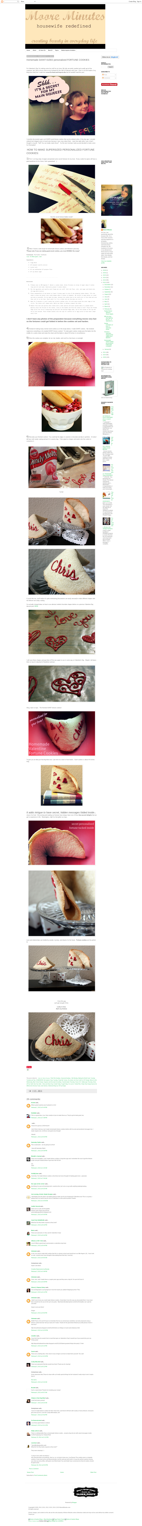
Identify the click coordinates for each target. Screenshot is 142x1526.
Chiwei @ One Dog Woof (38, 1398)
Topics (57, 50)
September (107, 292)
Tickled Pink (77, 1084)
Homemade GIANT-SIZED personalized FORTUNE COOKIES (109, 343)
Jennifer (33, 1336)
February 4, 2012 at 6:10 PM (39, 1346)
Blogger (74, 1502)
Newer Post (30, 1472)
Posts (105, 74)
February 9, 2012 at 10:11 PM (39, 1425)
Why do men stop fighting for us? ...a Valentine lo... (108, 319)
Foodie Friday (57, 1084)
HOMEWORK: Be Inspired (42, 1080)
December (107, 284)
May (105, 301)
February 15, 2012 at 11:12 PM (39, 1437)
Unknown (34, 1251)
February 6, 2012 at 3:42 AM (39, 1382)
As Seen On (42, 50)
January (106, 349)
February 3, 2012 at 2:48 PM (39, 1271)
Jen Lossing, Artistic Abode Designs (42, 1194)
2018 (104, 270)
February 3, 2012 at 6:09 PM (39, 1282)
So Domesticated (36, 1420)
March (106, 306)
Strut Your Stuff (37, 1084)
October (106, 289)
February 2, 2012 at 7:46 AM (39, 1178)
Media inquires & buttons (68, 50)
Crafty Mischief (35, 1362)
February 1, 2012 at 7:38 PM (39, 1117)
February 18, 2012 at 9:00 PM (39, 1465)
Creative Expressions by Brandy (40, 1269)
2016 (104, 273)
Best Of (50, 50)
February (107, 309)
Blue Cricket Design (38, 1082)
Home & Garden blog (33, 1521)
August (106, 294)
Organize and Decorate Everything (52, 1082)
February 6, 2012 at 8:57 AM (39, 1392)
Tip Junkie (70, 1080)
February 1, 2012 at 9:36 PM (39, 1150)
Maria (33, 1230)
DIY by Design (62, 1085)
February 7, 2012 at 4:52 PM (39, 1415)
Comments (107, 78)
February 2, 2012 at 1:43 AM (39, 1168)
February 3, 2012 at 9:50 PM (39, 1313)
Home (28, 50)
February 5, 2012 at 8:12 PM (39, 1366)
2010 (104, 354)
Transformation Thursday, (68, 1082)
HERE (36, 606)
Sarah (33, 1351)
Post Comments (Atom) (40, 1475)
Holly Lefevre (35, 1431)
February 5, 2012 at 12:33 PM (39, 1356)
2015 (104, 275)
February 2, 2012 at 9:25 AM (39, 1188)
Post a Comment (33, 1468)
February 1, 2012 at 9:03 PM (39, 1137)
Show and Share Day (47, 1084)
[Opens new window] (62, 135)
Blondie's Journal (36, 1156)
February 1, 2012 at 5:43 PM (39, 1107)
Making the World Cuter (84, 1078)
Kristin (33, 1102)
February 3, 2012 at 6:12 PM (39, 1292)
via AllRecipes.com (34, 256)
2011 (104, 352)
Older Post (93, 1472)
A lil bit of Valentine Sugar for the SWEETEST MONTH (108, 335)
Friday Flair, (84, 1084)
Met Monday (75, 1078)
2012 (104, 282)
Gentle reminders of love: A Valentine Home (108, 326)
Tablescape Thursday (87, 1082)
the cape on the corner (37, 1184)
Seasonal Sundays (66, 1078)
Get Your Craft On (78, 1080)
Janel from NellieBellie (37, 1220)
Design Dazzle (91, 1084)
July (105, 297)
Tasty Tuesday (54, 1080)
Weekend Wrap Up (53, 1085)
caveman (34, 1443)
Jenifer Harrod (35, 1206)
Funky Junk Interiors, (42, 1085)
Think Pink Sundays (55, 1078)
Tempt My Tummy (62, 1080)
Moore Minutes (107, 230)
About (34, 50)
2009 (104, 357)
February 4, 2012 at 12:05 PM (39, 1330)
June (106, 299)
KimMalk (33, 1113)
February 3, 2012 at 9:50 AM (39, 1257)
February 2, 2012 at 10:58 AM (39, 1200)
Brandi (33, 1387)
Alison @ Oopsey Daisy (38, 1287)
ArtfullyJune (34, 1173)
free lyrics (34, 1380)
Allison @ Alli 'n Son (37, 1241)
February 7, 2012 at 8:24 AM (39, 1402)
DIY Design (86, 1080)
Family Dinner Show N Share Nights (108, 312)
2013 (104, 280)
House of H (78, 1082)
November (107, 287)
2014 (104, 277)
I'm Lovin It (71, 1084)
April (105, 304)
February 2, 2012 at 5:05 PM (39, 1214)
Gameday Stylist (36, 1142)
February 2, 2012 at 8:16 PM (39, 1225)
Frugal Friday (64, 1084)
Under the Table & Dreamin (44, 1078)
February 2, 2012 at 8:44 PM (39, 1245)
